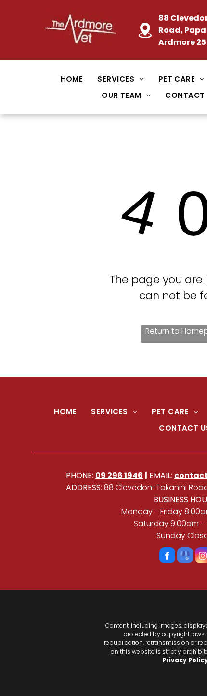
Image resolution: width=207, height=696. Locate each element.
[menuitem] (72, 79)
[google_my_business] (185, 556)
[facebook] (167, 556)
